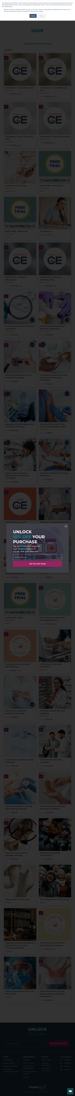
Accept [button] (33, 16)
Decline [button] (41, 16)
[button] (66, 526)
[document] (37, 548)
